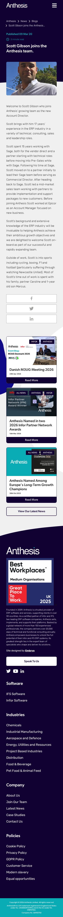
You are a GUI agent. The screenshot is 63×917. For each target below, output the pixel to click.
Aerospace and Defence (23, 738)
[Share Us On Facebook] (31, 298)
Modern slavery (17, 872)
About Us (13, 795)
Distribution (14, 758)
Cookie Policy (15, 846)
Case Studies (15, 815)
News (24, 21)
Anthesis (11, 21)
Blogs (35, 21)
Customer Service (19, 866)
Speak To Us (31, 661)
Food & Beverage (18, 764)
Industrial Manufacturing (24, 732)
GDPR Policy (15, 859)
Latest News (15, 808)
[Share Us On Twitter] (31, 309)
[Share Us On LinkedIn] (31, 319)
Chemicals (13, 725)
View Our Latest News (31, 511)
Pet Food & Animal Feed (23, 771)
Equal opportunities (20, 879)
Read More (31, 380)
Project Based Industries (24, 751)
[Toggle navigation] (54, 5)
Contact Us (14, 821)
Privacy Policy (16, 853)
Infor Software (16, 700)
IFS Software (15, 694)
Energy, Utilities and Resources (28, 745)
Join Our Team (16, 802)
